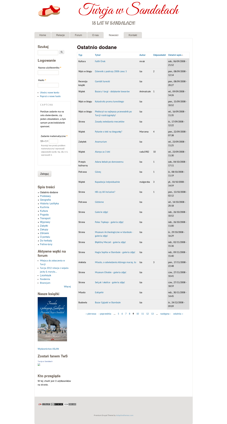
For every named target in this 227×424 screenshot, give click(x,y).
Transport (45, 218)
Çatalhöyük (45, 275)
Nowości (113, 35)
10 (137, 314)
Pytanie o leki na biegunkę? (108, 132)
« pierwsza (91, 314)
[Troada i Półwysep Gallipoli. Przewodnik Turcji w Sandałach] (52, 340)
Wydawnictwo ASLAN (48, 349)
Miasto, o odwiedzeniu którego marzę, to (115, 262)
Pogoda (44, 214)
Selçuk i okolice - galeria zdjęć (110, 282)
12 (147, 314)
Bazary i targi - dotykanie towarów (112, 91)
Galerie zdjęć (101, 212)
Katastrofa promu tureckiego (109, 101)
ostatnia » (178, 314)
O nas (95, 35)
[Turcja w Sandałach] (39, 365)
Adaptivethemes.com (124, 415)
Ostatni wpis (174, 55)
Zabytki (44, 225)
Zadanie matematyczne (54, 136)
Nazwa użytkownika (49, 67)
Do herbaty (46, 240)
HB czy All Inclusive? (105, 192)
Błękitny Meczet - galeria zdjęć (110, 242)
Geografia (45, 199)
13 (152, 314)
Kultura (44, 211)
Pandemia (45, 279)
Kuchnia (44, 207)
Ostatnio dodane (49, 192)
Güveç (98, 172)
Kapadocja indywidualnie (107, 182)
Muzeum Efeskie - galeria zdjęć (110, 272)
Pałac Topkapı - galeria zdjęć (109, 222)
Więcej (67, 287)
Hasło (42, 80)
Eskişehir (99, 292)
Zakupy (44, 229)
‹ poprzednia (105, 314)
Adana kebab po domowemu (109, 162)
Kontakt (133, 35)
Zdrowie (44, 233)
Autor (142, 55)
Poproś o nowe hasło (50, 96)
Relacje (60, 35)
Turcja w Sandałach (128, 10)
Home (42, 35)
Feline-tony (46, 244)
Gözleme (99, 202)
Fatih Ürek (100, 61)
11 (142, 314)
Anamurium (101, 142)
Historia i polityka (49, 203)
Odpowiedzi (159, 55)
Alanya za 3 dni (102, 152)
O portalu (45, 237)
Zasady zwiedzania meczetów (109, 122)
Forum (78, 35)
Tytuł (97, 55)
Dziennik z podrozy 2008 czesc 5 (111, 71)
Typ (80, 55)
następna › (165, 314)
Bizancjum (45, 283)
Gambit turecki (102, 81)
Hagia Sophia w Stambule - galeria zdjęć (115, 252)
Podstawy (45, 196)
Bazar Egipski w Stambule (108, 302)
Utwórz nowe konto (49, 93)
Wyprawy (45, 222)
